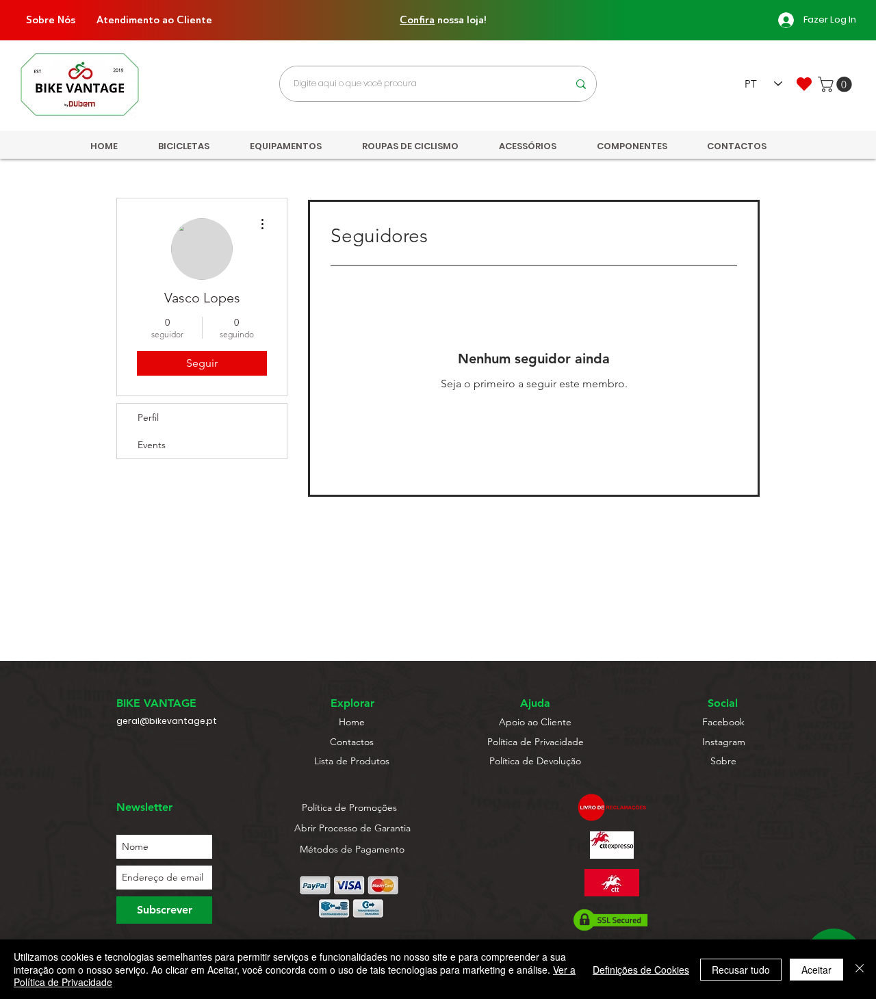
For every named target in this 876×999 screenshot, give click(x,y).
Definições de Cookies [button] (641, 969)
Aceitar (816, 969)
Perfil (148, 417)
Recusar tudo (741, 969)
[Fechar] (859, 969)
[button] (836, 84)
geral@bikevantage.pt (166, 721)
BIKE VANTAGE (156, 703)
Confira (417, 20)
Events (152, 445)
